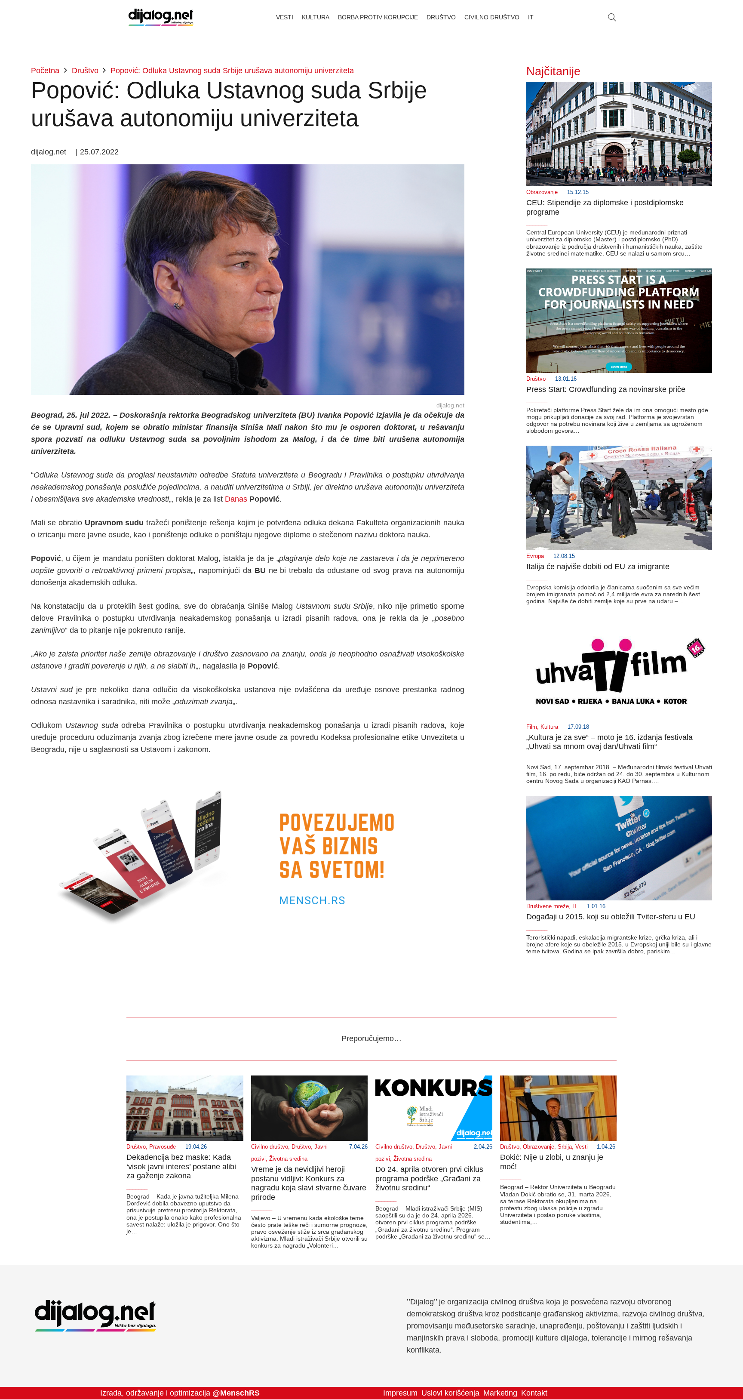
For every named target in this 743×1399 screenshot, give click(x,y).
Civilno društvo (269, 1147)
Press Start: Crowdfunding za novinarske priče (605, 389)
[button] (611, 17)
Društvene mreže (547, 906)
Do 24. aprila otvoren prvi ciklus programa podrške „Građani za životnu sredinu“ (429, 1178)
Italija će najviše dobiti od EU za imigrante (597, 566)
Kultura (549, 727)
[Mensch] (247, 773)
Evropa (535, 556)
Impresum (400, 1393)
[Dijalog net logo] (161, 17)
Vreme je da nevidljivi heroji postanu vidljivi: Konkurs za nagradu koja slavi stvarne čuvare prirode (308, 1183)
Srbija (565, 1147)
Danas (236, 499)
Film (531, 727)
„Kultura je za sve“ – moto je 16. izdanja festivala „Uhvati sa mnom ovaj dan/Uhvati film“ (609, 742)
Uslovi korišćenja (450, 1393)
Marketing (500, 1393)
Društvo (536, 379)
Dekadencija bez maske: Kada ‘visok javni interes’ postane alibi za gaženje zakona (181, 1166)
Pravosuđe (162, 1147)
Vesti (581, 1147)
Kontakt (534, 1393)
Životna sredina (288, 1159)
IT (574, 906)
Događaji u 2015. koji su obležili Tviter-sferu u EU (610, 916)
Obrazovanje (542, 192)
